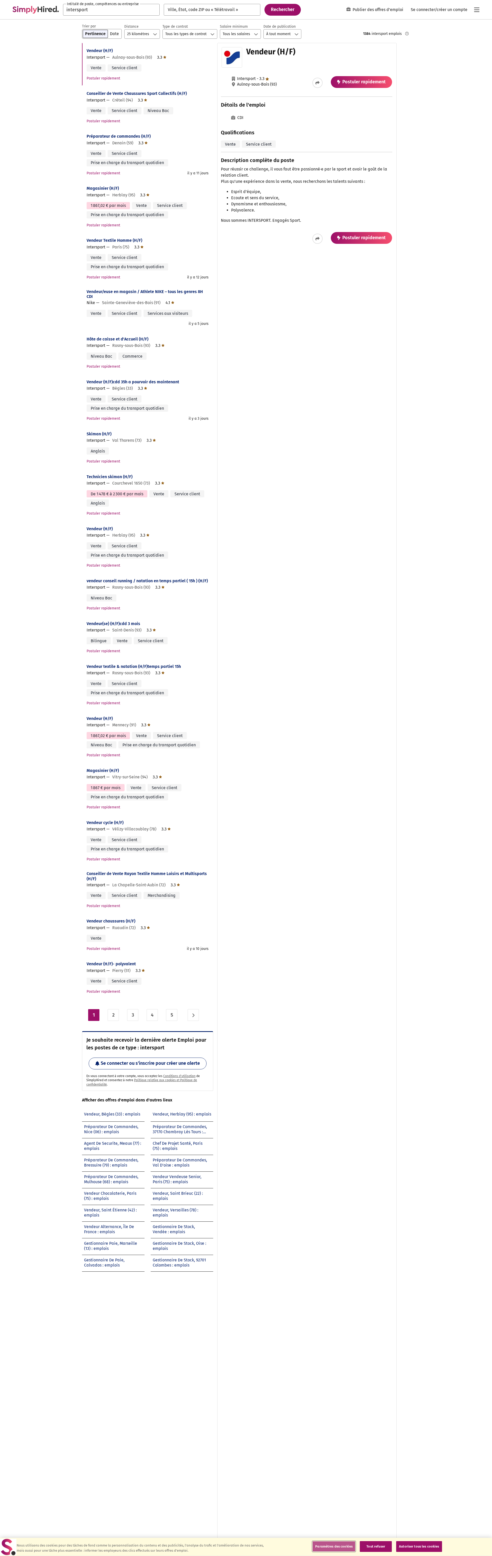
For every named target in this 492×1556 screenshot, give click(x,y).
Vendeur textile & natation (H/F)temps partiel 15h (134, 666)
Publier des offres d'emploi (378, 9)
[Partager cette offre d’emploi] (317, 83)
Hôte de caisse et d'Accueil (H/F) (117, 339)
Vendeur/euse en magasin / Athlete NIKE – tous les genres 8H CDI (145, 294)
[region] (246, 1547)
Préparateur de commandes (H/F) (119, 136)
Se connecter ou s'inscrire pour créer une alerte (150, 1063)
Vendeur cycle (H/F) (105, 822)
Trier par (89, 26)
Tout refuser (375, 1546)
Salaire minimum (234, 26)
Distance (131, 26)
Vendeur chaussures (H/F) (111, 921)
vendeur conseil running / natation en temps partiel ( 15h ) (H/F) (147, 580)
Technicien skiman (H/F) (109, 476)
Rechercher (282, 9)
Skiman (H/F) (99, 433)
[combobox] (111, 10)
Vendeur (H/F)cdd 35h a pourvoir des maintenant (133, 381)
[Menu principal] (477, 10)
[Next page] (193, 1015)
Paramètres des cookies (334, 1546)
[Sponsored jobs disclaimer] (407, 34)
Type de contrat (175, 26)
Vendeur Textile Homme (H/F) (114, 240)
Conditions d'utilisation (179, 1076)
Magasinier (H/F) (103, 188)
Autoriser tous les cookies (419, 1546)
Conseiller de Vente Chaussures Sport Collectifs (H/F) (137, 93)
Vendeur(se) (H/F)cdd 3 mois (113, 623)
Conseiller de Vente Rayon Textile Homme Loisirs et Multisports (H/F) (147, 876)
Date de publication (279, 26)
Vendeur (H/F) (100, 50)
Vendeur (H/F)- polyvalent (111, 963)
